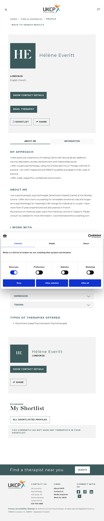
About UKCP (59, 488)
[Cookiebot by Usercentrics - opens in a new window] (90, 236)
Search (82, 470)
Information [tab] (72, 141)
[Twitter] (79, 496)
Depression (21, 296)
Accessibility (21, 509)
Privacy (11, 509)
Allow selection (52, 283)
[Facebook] (78, 492)
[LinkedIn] (91, 492)
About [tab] (86, 243)
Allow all (85, 283)
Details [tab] (52, 243)
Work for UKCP (60, 498)
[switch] (39, 272)
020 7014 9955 (37, 504)
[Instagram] (85, 492)
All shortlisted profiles (30, 419)
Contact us (58, 491)
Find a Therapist (32, 19)
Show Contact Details (28, 95)
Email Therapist (23, 109)
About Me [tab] (30, 141)
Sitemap (31, 509)
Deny (19, 283)
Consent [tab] (18, 243)
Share (42, 122)
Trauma (18, 305)
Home (13, 19)
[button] (5, 10)
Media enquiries (61, 494)
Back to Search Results (28, 25)
